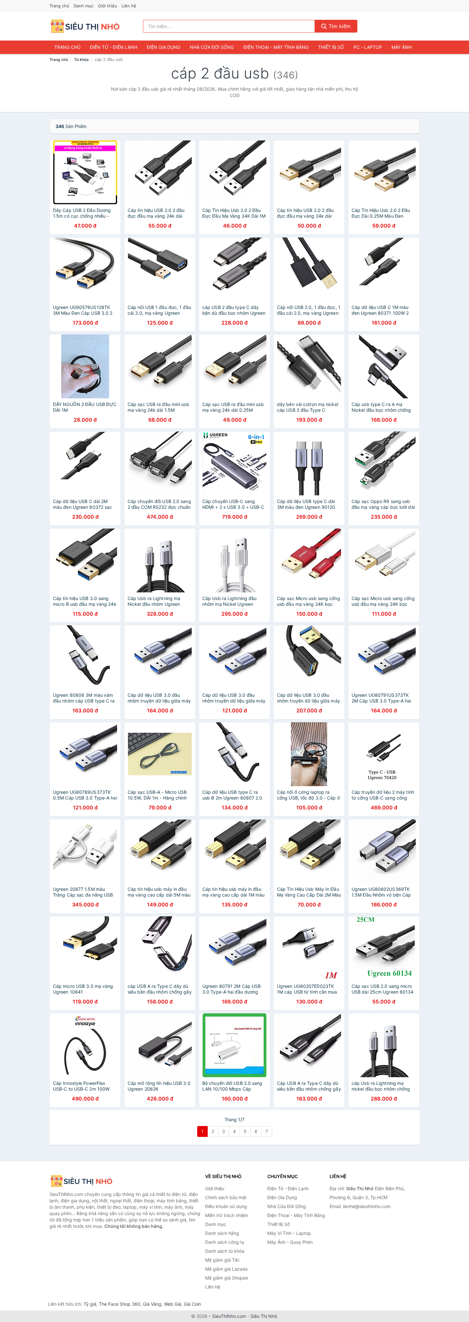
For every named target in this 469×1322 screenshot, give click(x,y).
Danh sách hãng (222, 1233)
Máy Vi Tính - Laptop (289, 1233)
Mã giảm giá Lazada (226, 1269)
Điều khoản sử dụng (226, 1206)
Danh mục (83, 5)
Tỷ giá (90, 1304)
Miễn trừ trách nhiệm (226, 1215)
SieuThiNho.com (229, 1316)
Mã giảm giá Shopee (226, 1278)
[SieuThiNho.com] (85, 26)
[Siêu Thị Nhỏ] (81, 1181)
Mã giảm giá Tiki (222, 1260)
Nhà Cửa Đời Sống (212, 47)
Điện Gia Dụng (163, 47)
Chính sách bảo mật (226, 1197)
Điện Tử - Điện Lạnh (113, 47)
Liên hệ (129, 5)
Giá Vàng (152, 1304)
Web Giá (172, 1304)
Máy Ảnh (401, 47)
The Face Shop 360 (119, 1304)
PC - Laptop (368, 47)
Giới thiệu (107, 5)
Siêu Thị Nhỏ (263, 1316)
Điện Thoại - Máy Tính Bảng (276, 47)
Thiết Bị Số (331, 47)
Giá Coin (192, 1304)
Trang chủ (59, 5)
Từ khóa (81, 59)
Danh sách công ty (224, 1242)
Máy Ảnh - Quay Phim (290, 1242)
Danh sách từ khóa (224, 1251)
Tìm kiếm (339, 26)
